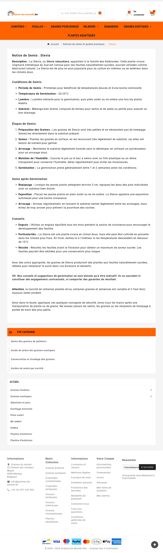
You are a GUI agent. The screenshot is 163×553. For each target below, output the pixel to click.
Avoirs (100, 477)
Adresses (102, 482)
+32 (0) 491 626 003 (22, 489)
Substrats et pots (20, 402)
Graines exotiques (21, 396)
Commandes (104, 472)
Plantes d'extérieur (22, 440)
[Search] (100, 13)
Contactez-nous (80, 504)
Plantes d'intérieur (21, 434)
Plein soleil (17, 415)
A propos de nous (81, 477)
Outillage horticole (21, 409)
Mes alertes (103, 495)
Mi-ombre (16, 421)
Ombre (14, 428)
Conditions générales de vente (78, 520)
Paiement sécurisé (81, 482)
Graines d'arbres (20, 390)
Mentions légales (80, 472)
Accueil (14, 381)
